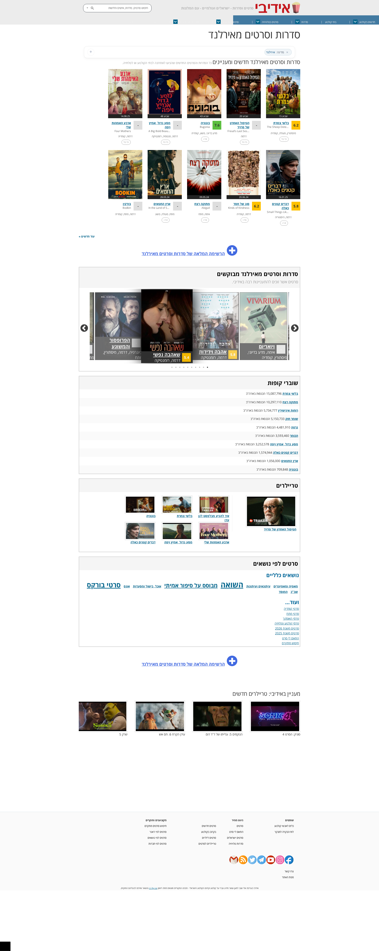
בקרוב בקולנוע (208, 831)
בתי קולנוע (330, 22)
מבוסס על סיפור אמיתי (191, 585)
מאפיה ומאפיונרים (286, 586)
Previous (297, 326)
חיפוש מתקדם (290, 643)
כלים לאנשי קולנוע (284, 826)
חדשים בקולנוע (367, 22)
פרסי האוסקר (291, 618)
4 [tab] (195, 367)
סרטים (240, 826)
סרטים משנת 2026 (287, 628)
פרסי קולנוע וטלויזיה (287, 623)
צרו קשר (289, 871)
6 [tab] (187, 367)
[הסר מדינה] (287, 52)
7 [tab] (183, 367)
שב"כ (294, 592)
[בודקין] (125, 174)
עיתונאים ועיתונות (258, 586)
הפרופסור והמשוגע (114, 349)
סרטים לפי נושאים (157, 837)
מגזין (153, 22)
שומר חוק (291, 419)
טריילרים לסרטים (207, 843)
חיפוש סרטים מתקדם (155, 826)
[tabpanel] (166, 326)
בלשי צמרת (281, 123)
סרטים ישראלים (230, 22)
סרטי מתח (292, 614)
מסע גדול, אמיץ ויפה (284, 444)
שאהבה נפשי (169, 354)
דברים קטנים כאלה (285, 452)
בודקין (127, 204)
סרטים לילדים (209, 837)
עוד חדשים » (87, 236)
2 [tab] (203, 367)
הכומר (294, 436)
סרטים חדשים (209, 826)
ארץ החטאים (162, 204)
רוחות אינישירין (288, 410)
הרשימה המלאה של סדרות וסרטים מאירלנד (183, 254)
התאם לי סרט (290, 638)
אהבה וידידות (216, 351)
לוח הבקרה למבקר (284, 831)
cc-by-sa (153, 888)
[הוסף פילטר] (90, 52)
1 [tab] (207, 367)
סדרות (304, 22)
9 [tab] (175, 367)
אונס (127, 586)
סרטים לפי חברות (157, 843)
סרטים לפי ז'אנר (158, 831)
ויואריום (269, 349)
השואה (232, 585)
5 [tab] (191, 367)
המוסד (283, 592)
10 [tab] (171, 367)
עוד (131, 22)
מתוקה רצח (202, 204)
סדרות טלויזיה (236, 843)
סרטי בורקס (104, 584)
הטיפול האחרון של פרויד (239, 125)
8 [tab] (179, 367)
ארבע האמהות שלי (216, 542)
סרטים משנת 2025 (287, 633)
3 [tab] (199, 367)
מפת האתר (288, 877)
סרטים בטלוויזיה (270, 22)
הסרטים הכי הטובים (189, 22)
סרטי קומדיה (291, 609)
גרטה (294, 427)
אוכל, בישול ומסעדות (147, 586)
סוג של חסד (241, 204)
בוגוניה (205, 123)
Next (86, 326)
